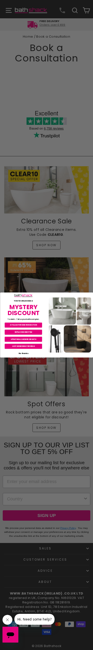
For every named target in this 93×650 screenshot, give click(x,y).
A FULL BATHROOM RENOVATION (23, 325)
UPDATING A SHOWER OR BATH (23, 339)
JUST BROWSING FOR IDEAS (23, 346)
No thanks (23, 353)
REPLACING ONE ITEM (23, 332)
